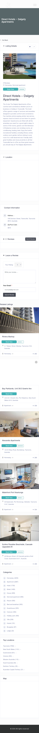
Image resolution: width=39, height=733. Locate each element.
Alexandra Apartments (11, 440)
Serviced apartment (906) (15, 597)
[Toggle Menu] (34, 5)
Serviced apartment (18, 85)
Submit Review (9, 295)
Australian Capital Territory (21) (13, 669)
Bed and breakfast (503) (15, 604)
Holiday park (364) (13, 616)
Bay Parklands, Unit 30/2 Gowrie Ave (17, 388)
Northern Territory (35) (10, 666)
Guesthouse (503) (13, 608)
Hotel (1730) (11, 585)
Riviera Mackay (8, 336)
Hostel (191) (11, 623)
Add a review (30, 239)
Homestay (8, 85)
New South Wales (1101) (11, 649)
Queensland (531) (9, 653)
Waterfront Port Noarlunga (12, 492)
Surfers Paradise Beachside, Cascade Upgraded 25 (17, 545)
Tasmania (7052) (8, 646)
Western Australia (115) (10, 659)
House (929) (11, 593)
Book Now (10, 89)
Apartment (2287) (12, 582)
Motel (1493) (11, 589)
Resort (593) (11, 600)
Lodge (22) (10, 631)
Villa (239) (10, 619)
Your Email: (7, 285)
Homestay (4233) (12, 578)
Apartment (7, 405)
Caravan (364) (11, 612)
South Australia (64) (9, 663)
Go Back (5, 40)
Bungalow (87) (11, 627)
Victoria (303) (7, 656)
